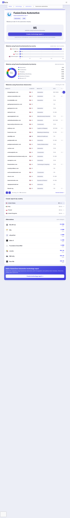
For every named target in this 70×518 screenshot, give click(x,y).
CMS (24, 18)
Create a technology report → (35, 34)
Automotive (17, 18)
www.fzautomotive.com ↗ (20, 15)
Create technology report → (35, 276)
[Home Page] (7, 2)
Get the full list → (59, 192)
